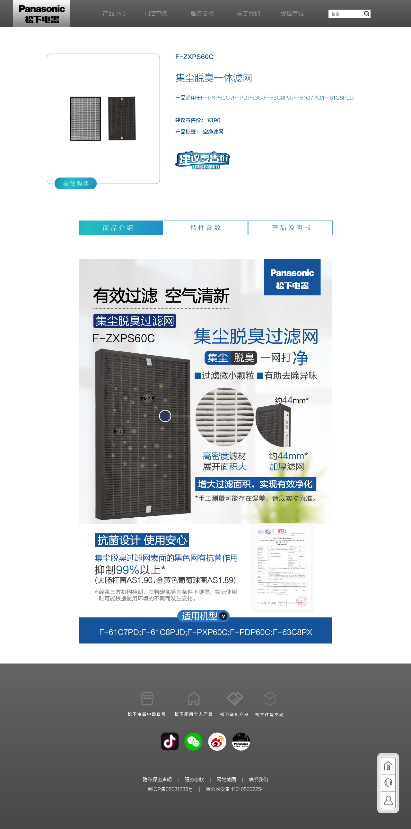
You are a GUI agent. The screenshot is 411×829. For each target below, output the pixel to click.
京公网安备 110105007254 (235, 789)
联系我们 (258, 779)
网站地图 (226, 779)
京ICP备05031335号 (170, 789)
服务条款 (194, 779)
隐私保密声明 (157, 779)
